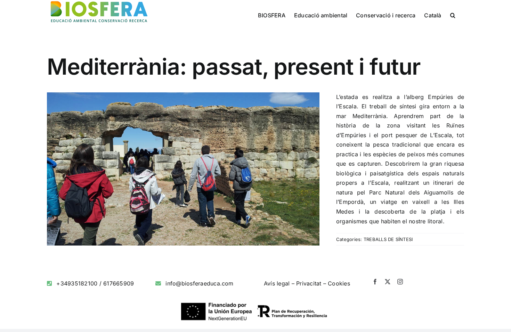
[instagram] (400, 281)
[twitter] (387, 281)
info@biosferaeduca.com (199, 283)
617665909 (118, 283)
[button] (452, 14)
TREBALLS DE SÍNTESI (388, 239)
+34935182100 (76, 283)
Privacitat (308, 283)
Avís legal (277, 283)
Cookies (339, 283)
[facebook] (375, 281)
